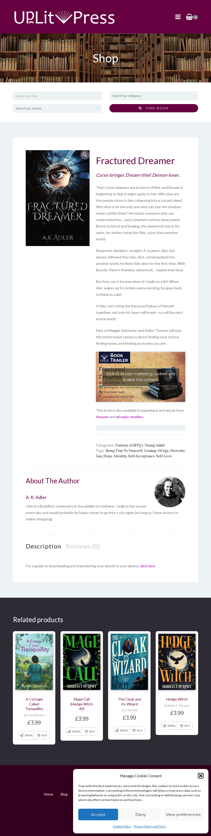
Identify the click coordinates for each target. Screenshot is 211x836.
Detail (29, 735)
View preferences (183, 814)
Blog (64, 794)
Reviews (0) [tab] (83, 546)
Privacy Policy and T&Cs (150, 826)
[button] (200, 775)
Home (48, 794)
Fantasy (121, 445)
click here (147, 566)
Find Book (155, 108)
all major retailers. (130, 417)
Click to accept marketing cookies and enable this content (140, 376)
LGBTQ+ (136, 445)
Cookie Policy (122, 826)
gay (99, 455)
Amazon (102, 417)
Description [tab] (43, 546)
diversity (177, 450)
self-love (164, 455)
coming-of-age (156, 450)
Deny (140, 814)
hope (107, 455)
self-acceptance (141, 455)
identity (120, 455)
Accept (98, 814)
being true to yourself (124, 450)
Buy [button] (44, 735)
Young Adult (155, 445)
